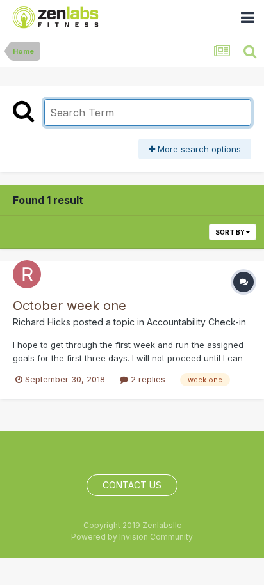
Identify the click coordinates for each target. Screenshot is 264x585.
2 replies (146, 379)
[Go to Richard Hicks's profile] (27, 274)
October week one (69, 305)
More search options (198, 149)
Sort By (230, 232)
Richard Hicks (41, 321)
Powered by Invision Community (132, 537)
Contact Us (132, 485)
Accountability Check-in (196, 321)
